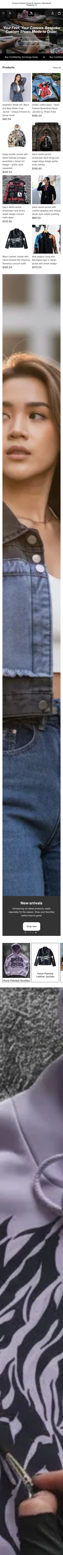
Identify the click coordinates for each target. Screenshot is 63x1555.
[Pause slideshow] (25, 932)
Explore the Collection (31, 41)
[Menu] (3, 13)
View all (57, 67)
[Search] (10, 13)
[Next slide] (55, 605)
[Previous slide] (7, 605)
